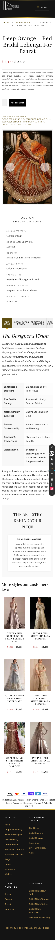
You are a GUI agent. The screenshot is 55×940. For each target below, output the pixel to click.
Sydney (8, 899)
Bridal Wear (23, 22)
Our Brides (34, 828)
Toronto (8, 894)
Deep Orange (14, 119)
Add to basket (17, 102)
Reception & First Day (14, 125)
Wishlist (8, 874)
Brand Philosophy (13, 834)
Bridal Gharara (36, 838)
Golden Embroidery (22, 122)
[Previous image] (10, 167)
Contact (8, 864)
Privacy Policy (11, 839)
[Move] (52, 447)
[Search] (52, 493)
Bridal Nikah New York (37, 892)
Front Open (34, 843)
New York (9, 909)
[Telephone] (52, 459)
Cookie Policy (11, 844)
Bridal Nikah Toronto (39, 899)
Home (7, 22)
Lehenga (39, 122)
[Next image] (45, 167)
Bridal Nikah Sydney (38, 904)
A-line (32, 853)
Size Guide (10, 869)
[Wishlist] (52, 474)
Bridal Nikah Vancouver (35, 911)
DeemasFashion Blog (39, 917)
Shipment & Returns (14, 849)
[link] (52, 453)
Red (29, 125)
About (7, 824)
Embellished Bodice (34, 119)
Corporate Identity (13, 829)
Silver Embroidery (37, 848)
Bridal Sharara (36, 833)
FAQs (7, 859)
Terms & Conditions (14, 854)
